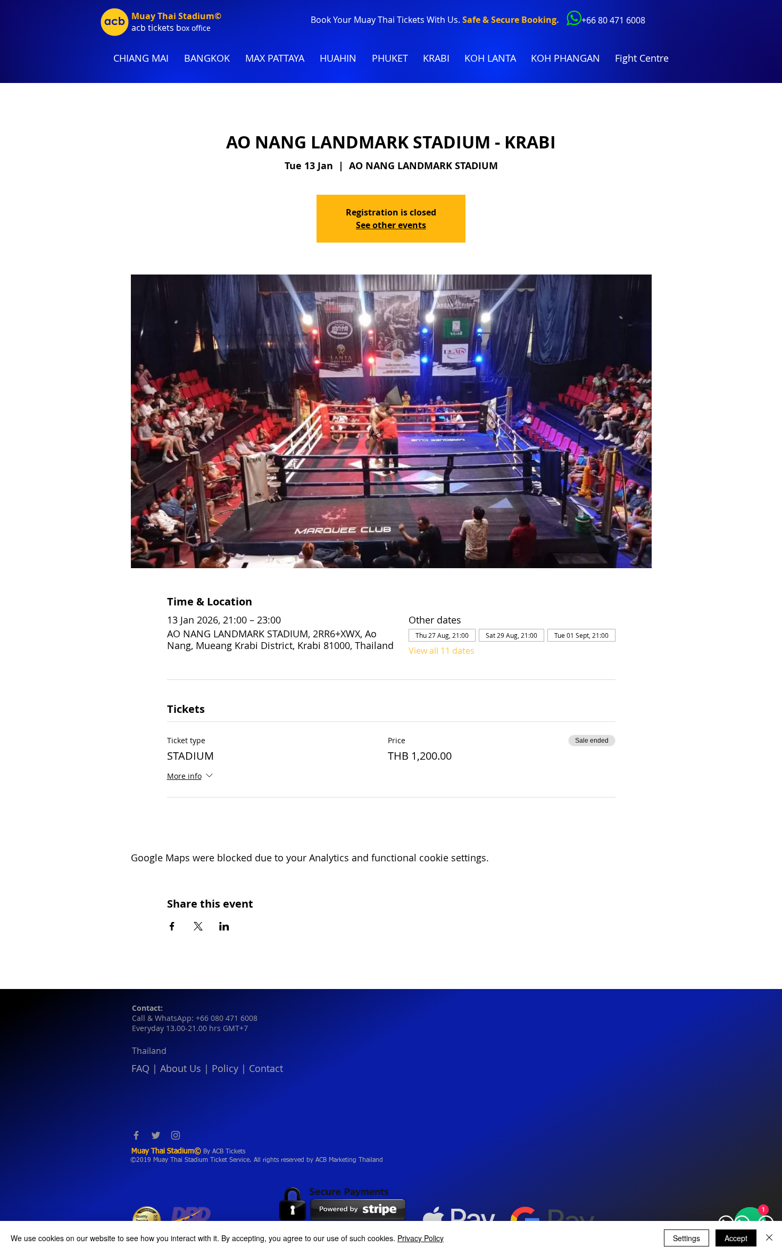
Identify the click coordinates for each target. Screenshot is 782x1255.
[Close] (769, 1237)
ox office (196, 28)
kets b (169, 28)
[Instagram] (175, 1135)
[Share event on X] (198, 926)
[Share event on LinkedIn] (224, 926)
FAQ (140, 1068)
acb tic (144, 28)
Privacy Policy (420, 1238)
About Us (180, 1068)
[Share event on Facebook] (172, 926)
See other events (391, 225)
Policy (225, 1068)
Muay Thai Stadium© (176, 16)
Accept (736, 1238)
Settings (686, 1238)
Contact (266, 1068)
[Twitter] (156, 1135)
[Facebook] (136, 1135)
